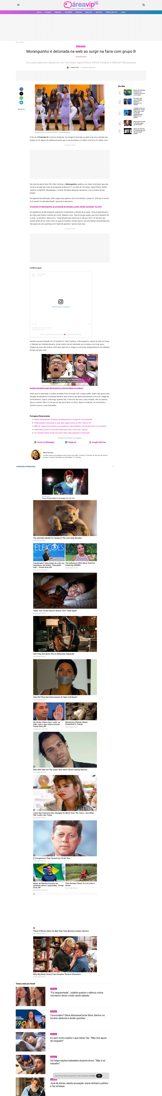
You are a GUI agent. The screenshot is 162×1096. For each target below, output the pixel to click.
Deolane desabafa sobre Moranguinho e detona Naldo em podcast (56, 388)
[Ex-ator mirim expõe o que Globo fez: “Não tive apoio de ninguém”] (30, 1041)
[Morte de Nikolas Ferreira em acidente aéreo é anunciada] (128, 95)
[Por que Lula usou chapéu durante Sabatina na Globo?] (128, 104)
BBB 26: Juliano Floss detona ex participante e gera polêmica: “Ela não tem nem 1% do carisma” (70, 426)
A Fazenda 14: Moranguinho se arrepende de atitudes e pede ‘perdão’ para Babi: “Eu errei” (66, 207)
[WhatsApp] (21, 98)
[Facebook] (21, 89)
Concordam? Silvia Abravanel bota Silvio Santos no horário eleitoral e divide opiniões (77, 1017)
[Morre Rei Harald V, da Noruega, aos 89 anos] (128, 125)
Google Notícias (99, 442)
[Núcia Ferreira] (68, 67)
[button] (131, 5)
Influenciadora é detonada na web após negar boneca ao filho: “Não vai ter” (63, 423)
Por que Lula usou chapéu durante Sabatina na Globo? (138, 101)
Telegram (72, 442)
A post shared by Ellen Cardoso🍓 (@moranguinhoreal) (61, 334)
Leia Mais (92, 1076)
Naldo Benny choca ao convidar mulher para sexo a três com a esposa (60, 429)
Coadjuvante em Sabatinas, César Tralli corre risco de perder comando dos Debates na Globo (139, 112)
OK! (99, 1076)
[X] (21, 93)
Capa (17, 42)
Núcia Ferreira (75, 67)
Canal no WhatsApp (45, 442)
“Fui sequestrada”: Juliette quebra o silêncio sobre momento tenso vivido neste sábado (76, 994)
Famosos (22, 42)
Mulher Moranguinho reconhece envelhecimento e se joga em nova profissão (63, 419)
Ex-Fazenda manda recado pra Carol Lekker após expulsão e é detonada (62, 433)
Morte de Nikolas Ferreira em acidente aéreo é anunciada (139, 92)
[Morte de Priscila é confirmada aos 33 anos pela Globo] (128, 133)
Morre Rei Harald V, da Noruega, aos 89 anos (139, 123)
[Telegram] (21, 102)
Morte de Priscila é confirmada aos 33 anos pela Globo (139, 131)
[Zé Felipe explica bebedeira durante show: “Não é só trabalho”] (30, 1064)
